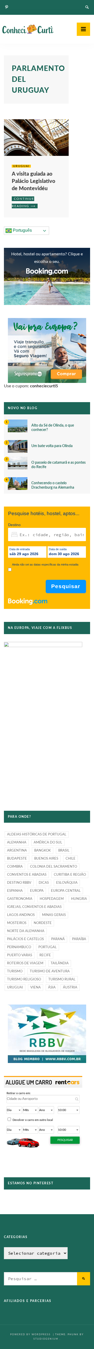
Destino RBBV (19, 883)
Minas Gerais (54, 915)
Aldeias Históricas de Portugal (36, 834)
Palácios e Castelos (25, 939)
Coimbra (15, 866)
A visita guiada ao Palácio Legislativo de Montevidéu (33, 181)
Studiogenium (45, 1339)
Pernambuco (19, 947)
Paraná (58, 939)
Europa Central (66, 891)
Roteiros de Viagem (25, 963)
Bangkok (42, 850)
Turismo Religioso (24, 979)
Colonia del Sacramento (53, 866)
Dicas (44, 883)
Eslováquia (67, 883)
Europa (37, 891)
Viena (35, 987)
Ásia (52, 987)
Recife (45, 955)
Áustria (70, 987)
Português (22, 230)
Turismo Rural (61, 979)
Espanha (15, 891)
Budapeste (17, 858)
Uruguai (21, 166)
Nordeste (43, 923)
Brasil (63, 850)
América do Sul (48, 842)
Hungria (79, 899)
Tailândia (60, 963)
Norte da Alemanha (25, 931)
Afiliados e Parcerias (27, 1301)
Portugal (47, 947)
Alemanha (16, 842)
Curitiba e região (70, 874)
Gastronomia (19, 899)
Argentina (17, 850)
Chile (70, 858)
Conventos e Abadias (26, 874)
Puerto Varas (19, 955)
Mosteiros (16, 923)
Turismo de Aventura (50, 971)
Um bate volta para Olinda (52, 446)
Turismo (14, 971)
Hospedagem (52, 899)
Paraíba (79, 939)
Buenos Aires (46, 858)
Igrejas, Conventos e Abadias (34, 907)
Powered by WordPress (31, 1334)
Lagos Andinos (21, 915)
